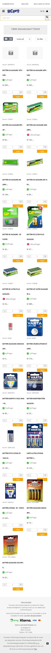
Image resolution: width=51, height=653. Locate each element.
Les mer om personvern (32, 616)
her (35, 649)
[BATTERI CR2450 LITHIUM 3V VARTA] (35, 326)
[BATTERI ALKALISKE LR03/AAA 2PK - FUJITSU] (10, 327)
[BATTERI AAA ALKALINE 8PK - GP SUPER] (10, 107)
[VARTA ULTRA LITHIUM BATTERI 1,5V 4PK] (35, 436)
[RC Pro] (13, 11)
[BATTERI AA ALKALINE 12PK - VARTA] (10, 53)
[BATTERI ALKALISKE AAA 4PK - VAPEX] (10, 545)
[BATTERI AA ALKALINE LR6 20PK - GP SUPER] (10, 162)
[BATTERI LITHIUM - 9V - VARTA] (10, 491)
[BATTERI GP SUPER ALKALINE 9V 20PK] (35, 272)
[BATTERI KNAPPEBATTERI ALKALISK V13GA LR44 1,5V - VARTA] (35, 381)
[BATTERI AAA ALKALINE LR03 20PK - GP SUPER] (35, 107)
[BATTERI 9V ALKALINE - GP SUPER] (10, 217)
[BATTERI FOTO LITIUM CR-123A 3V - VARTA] (10, 436)
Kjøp (18, 96)
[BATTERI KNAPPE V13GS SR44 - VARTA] (10, 381)
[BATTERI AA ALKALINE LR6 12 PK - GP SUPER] (35, 162)
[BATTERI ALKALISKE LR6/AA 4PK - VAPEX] (35, 490)
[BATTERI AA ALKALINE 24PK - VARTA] (35, 53)
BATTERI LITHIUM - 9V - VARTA (13, 508)
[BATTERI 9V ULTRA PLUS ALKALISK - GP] (35, 217)
